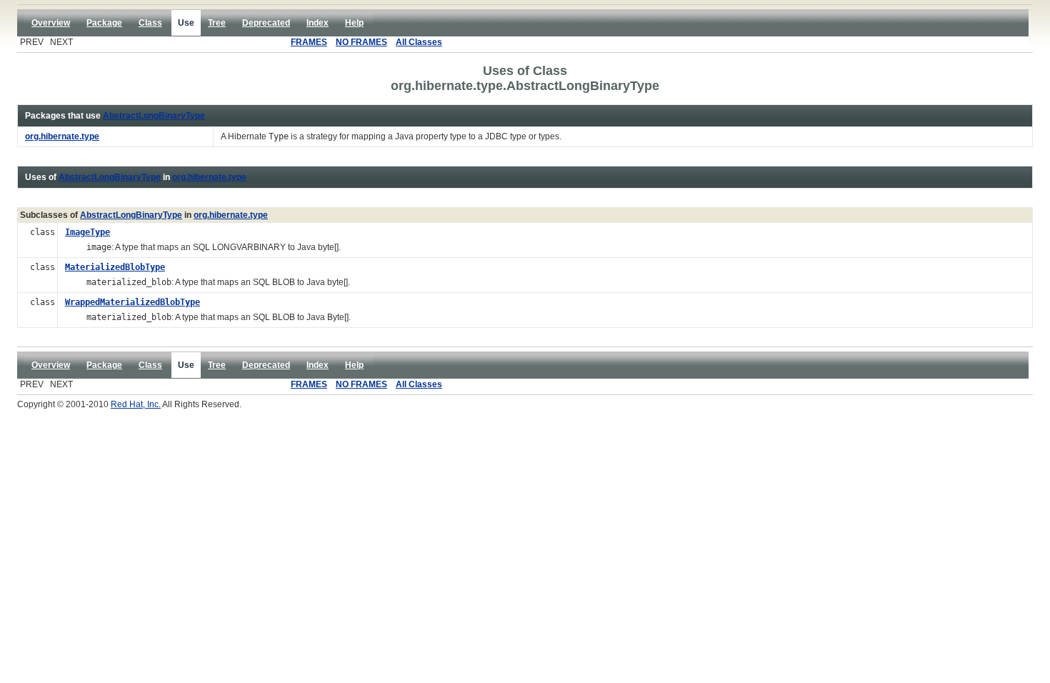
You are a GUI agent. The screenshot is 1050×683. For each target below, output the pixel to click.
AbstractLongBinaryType (154, 116)
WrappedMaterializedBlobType (132, 302)
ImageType (87, 232)
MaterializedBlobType (115, 267)
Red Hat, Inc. (136, 404)
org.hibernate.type (209, 177)
